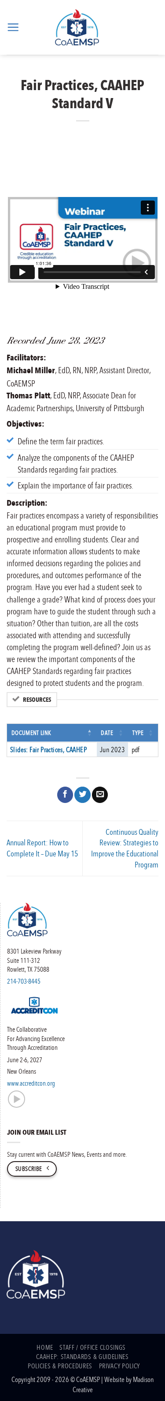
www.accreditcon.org (31, 1083)
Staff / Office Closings (92, 1347)
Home (45, 1347)
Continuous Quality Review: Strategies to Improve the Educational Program (124, 848)
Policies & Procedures (60, 1365)
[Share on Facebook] (65, 795)
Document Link (31, 732)
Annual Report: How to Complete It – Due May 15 (42, 848)
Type (138, 732)
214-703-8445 (23, 981)
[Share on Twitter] (82, 795)
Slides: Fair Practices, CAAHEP (48, 749)
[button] (13, 27)
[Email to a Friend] (100, 795)
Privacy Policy (119, 1365)
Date (107, 732)
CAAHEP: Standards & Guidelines (82, 1356)
